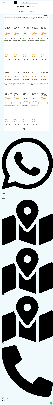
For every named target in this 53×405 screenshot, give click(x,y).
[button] (8, 38)
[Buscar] (47, 3)
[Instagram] (0, 401)
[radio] (25, 32)
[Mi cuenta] (49, 3)
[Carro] (51, 2)
